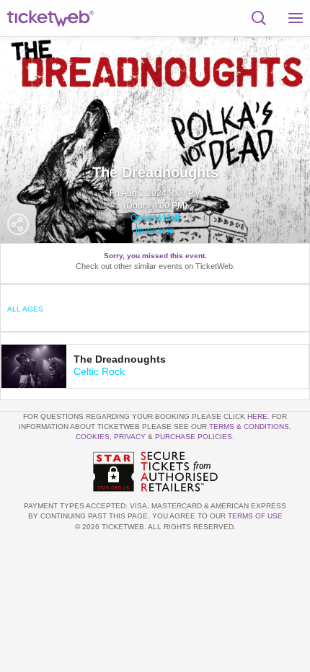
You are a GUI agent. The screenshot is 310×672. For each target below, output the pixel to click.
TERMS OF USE (255, 516)
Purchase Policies (193, 437)
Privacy (130, 437)
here (257, 416)
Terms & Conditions (249, 426)
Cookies (93, 437)
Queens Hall (155, 218)
